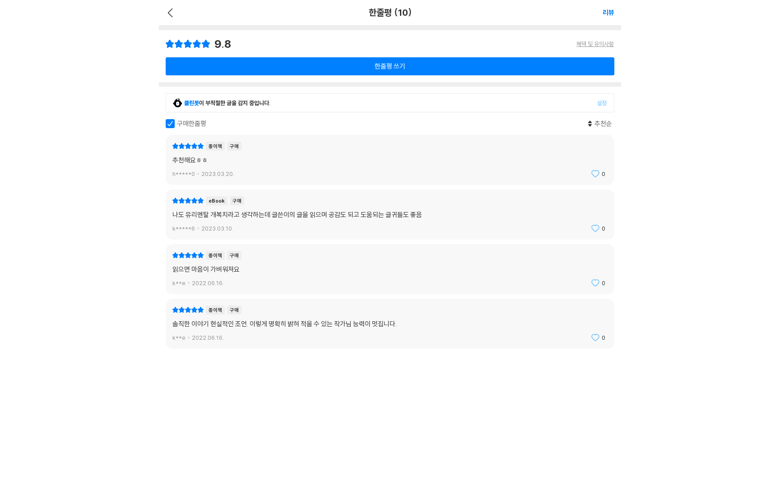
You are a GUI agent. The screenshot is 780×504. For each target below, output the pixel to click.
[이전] (169, 12)
